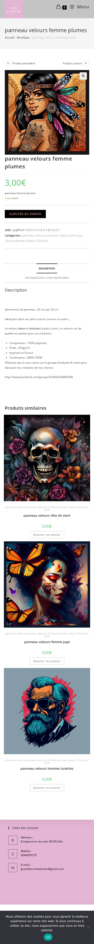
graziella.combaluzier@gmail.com (42, 869)
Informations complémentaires (47, 277)
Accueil (9, 37)
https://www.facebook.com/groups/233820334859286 (39, 377)
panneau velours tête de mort (47, 515)
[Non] (88, 927)
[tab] (47, 268)
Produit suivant (72, 63)
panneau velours (33, 235)
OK (48, 937)
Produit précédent (23, 63)
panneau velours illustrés (30, 241)
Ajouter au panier (25, 214)
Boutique (23, 37)
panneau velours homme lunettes (47, 768)
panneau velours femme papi (47, 642)
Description (47, 268)
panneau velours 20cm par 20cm (66, 508)
